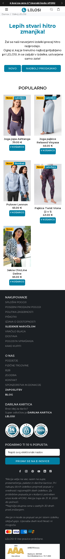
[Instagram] (26, 471)
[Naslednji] (62, 3)
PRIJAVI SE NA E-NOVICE (32, 461)
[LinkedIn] (45, 471)
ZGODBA (10, 375)
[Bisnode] (32, 551)
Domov (5, 14)
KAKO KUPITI (13, 346)
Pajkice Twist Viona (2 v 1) (48, 209)
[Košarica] (58, 9)
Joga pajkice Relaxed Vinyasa (48, 140)
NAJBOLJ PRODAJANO (41, 68)
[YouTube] (39, 471)
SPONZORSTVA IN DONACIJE (23, 384)
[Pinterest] (32, 471)
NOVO (12, 68)
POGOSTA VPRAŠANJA (19, 341)
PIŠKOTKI (11, 316)
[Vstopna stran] (32, 10)
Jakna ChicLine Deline (17, 271)
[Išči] (52, 9)
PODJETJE (11, 360)
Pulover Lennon (17, 204)
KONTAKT (11, 380)
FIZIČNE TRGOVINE (17, 365)
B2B (7, 370)
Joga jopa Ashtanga (17, 139)
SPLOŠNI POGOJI (16, 302)
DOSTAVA (11, 336)
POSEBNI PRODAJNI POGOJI (23, 307)
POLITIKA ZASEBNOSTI (19, 311)
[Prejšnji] (3, 3)
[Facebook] (20, 471)
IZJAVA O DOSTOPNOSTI (20, 321)
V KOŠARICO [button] (17, 147)
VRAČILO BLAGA (15, 331)
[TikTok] (51, 471)
